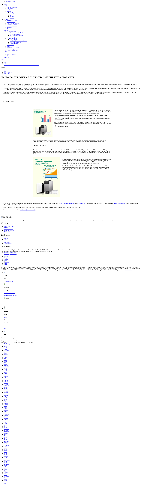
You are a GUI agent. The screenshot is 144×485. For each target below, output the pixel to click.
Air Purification (10, 45)
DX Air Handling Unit (15, 34)
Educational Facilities (12, 26)
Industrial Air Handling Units (16, 35)
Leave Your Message (5, 344)
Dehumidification (14, 43)
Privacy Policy (128, 270)
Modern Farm (10, 28)
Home (5, 4)
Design (11, 12)
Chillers (8, 46)
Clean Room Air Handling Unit (17, 32)
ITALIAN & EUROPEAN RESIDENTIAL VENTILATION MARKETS (21, 65)
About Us (6, 5)
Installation (12, 14)
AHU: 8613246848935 (9, 293)
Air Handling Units (11, 31)
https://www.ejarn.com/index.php (27, 210)
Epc (10, 15)
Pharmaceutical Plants (12, 20)
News (8, 53)
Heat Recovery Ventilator (16, 42)
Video (8, 55)
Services (9, 11)
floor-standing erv (81, 203)
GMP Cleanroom (11, 22)
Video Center (7, 73)
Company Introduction (12, 7)
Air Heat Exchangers (12, 38)
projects (5, 239)
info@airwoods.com (8, 281)
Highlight (6, 51)
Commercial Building (12, 24)
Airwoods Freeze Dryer (12, 50)
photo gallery (10, 8)
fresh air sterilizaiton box (120, 203)
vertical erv (72, 203)
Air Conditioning (11, 37)
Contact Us (6, 57)
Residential (9, 27)
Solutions (6, 19)
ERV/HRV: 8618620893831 (10, 295)
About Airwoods (8, 243)
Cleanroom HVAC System (13, 47)
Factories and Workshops (13, 23)
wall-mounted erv (64, 203)
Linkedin (6, 328)
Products (6, 30)
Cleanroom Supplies (11, 49)
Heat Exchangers (14, 39)
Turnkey (12, 18)
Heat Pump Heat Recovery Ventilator (18, 41)
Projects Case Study (11, 54)
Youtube (6, 317)
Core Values (9, 9)
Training (12, 16)
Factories (6, 227)
